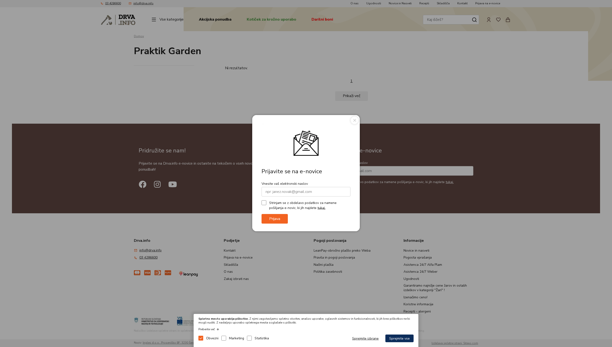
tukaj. (321, 207)
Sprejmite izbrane (365, 338)
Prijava (274, 218)
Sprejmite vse (399, 338)
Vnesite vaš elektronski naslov (285, 183)
